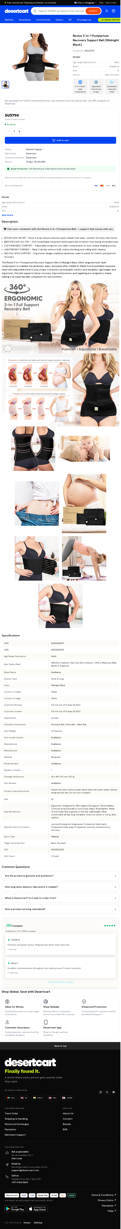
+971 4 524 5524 (20, 1182)
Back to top (60, 1046)
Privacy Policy (107, 1200)
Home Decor (25, 20)
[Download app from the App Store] (37, 1209)
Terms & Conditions (103, 1195)
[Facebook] (113, 1092)
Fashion (59, 20)
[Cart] (113, 10)
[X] (107, 1092)
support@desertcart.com (25, 1170)
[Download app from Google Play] (15, 1209)
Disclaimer (109, 1205)
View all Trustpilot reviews (60, 982)
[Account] (106, 10)
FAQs (112, 1211)
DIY (70, 20)
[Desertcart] (16, 11)
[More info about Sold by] (43, 149)
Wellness (9, 20)
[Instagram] (100, 1092)
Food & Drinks (43, 20)
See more (7, 215)
